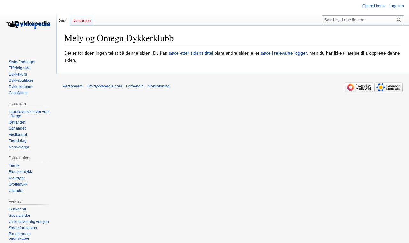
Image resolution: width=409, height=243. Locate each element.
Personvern (73, 86)
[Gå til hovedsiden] (28, 25)
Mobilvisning (159, 86)
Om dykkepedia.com (104, 86)
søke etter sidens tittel (191, 53)
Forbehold (135, 86)
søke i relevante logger (284, 53)
